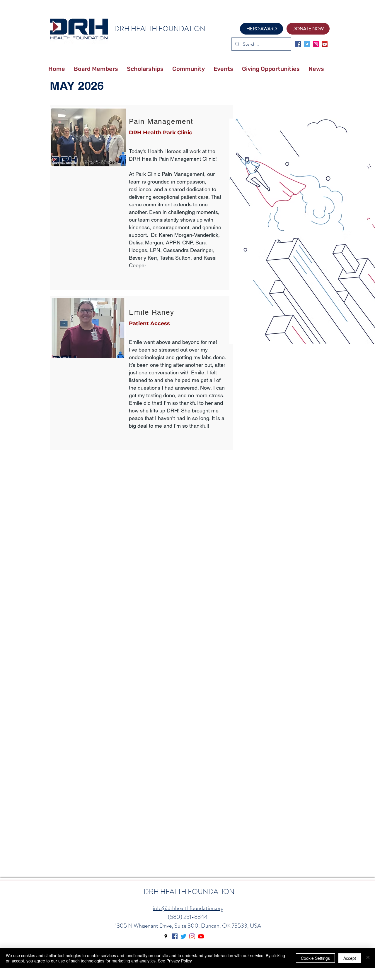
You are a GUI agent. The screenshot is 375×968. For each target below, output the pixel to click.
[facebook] (298, 44)
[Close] (367, 958)
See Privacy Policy (175, 961)
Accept (349, 958)
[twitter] (307, 44)
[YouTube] (325, 44)
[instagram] (316, 44)
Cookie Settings (315, 958)
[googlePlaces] (166, 936)
